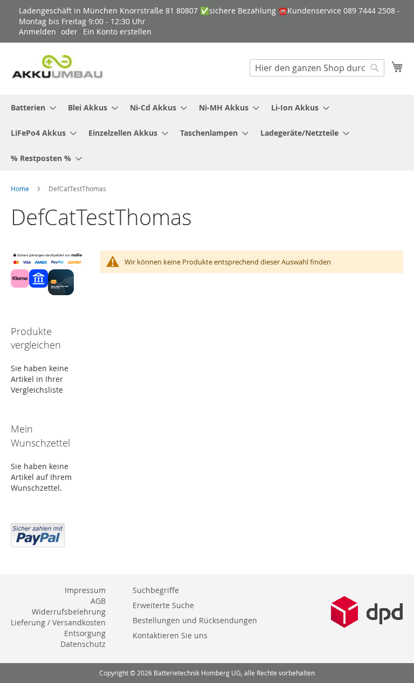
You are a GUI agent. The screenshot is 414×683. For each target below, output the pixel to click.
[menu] (207, 133)
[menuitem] (30, 107)
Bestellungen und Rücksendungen (195, 620)
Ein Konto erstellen (117, 31)
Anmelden (37, 31)
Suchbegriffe (156, 590)
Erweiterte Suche (163, 605)
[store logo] (56, 68)
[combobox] (317, 67)
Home (21, 188)
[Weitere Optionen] (38, 533)
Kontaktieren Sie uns (170, 635)
